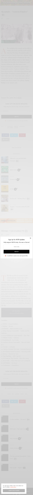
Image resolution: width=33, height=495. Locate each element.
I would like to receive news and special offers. (17, 255)
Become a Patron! (24, 242)
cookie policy (13, 487)
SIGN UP (16, 251)
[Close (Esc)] (30, 239)
